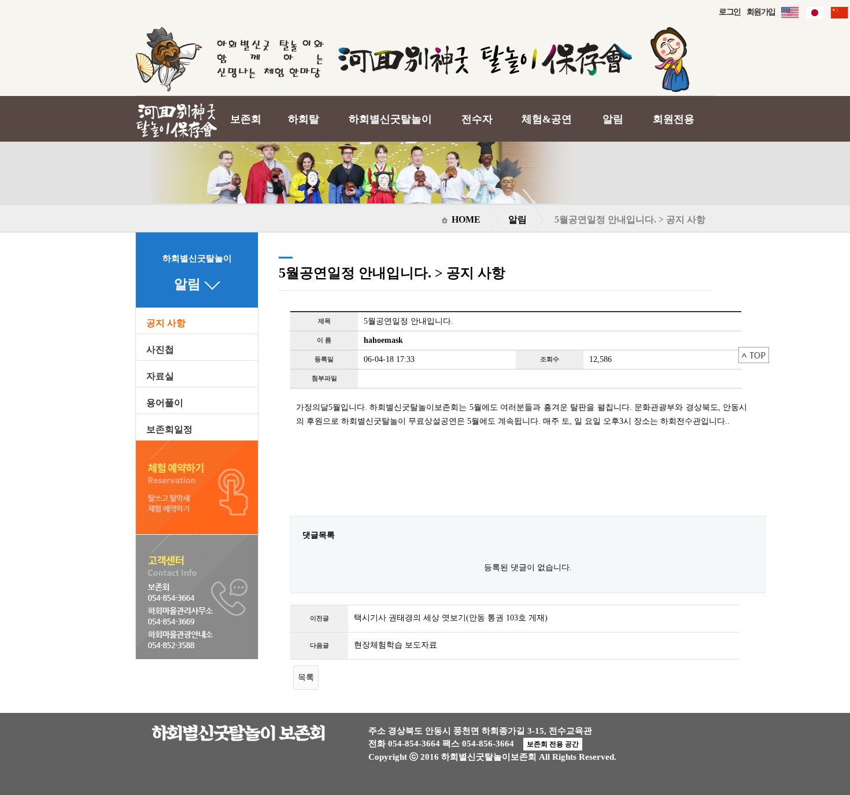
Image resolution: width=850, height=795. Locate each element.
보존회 (245, 119)
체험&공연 (547, 119)
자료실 (160, 376)
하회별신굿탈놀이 (390, 119)
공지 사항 (166, 323)
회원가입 (760, 11)
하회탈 (303, 119)
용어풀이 (164, 403)
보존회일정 (169, 430)
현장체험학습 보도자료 (395, 644)
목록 (306, 677)
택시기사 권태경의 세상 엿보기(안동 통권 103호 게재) (451, 617)
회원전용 (673, 119)
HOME (465, 219)
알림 (613, 119)
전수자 (477, 119)
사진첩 (160, 350)
